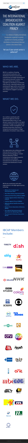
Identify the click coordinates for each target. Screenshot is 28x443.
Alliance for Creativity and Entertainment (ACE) (11, 190)
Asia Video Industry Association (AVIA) (14, 193)
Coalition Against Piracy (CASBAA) (13, 201)
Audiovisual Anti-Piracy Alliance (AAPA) (15, 195)
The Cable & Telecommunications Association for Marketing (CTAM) (13, 211)
